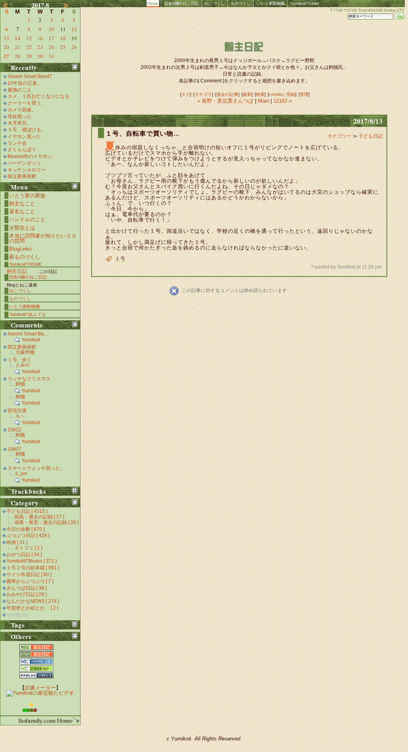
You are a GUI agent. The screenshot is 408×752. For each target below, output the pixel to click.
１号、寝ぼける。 (27, 129)
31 (51, 56)
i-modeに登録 (282, 94)
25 (63, 47)
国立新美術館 (22, 176)
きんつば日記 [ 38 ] (26, 588)
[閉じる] (74, 66)
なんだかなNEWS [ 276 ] (32, 601)
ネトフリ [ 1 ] (28, 548)
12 (74, 29)
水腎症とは (22, 228)
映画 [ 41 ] (16, 542)
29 (29, 56)
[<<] (10, 5)
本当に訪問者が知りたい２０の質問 (42, 238)
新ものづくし (24, 257)
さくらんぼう (22, 149)
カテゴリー (340, 136)
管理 (304, 94)
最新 (247, 94)
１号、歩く (19, 359)
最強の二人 (19, 90)
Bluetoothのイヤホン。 (32, 156)
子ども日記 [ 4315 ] (26, 511)
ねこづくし (215, 3)
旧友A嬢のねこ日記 (181, 3)
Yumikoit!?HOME (25, 264)
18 (63, 38)
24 (51, 47)
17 (51, 38)
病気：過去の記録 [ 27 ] (39, 517)
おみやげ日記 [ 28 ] (26, 594)
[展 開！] (74, 490)
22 (29, 47)
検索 (260, 94)
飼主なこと (22, 204)
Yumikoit (31, 340)
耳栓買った (19, 116)
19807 (15, 449)
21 (17, 47)
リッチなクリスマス (29, 379)
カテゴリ (203, 94)
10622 (15, 429)
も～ (20, 416)
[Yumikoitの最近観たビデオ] (40, 693)
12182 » (282, 101)
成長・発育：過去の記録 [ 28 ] (46, 522)
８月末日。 (19, 123)
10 (51, 29)
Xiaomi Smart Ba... (27, 334)
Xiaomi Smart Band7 (30, 76)
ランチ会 (17, 143)
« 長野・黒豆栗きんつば (226, 101)
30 (40, 56)
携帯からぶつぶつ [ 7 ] (29, 581)
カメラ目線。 (22, 110)
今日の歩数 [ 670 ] (25, 529)
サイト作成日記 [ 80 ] (28, 574)
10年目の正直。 (25, 83)
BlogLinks (20, 249)
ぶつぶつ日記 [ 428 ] (27, 535)
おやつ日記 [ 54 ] (24, 554)
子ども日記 (370, 136)
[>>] (70, 5)
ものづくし (241, 3)
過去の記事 (227, 94)
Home (152, 3)
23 (40, 47)
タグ (185, 94)
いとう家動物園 (270, 3)
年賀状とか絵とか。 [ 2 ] (32, 608)
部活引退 (17, 410)
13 (6, 38)
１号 (120, 258)
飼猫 (20, 384)
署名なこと (22, 211)
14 (17, 38)
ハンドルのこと (27, 219)
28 (17, 56)
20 (6, 47)
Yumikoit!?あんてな (27, 314)
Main (263, 101)
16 (40, 38)
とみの (23, 365)
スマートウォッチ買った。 (36, 468)
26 (74, 47)
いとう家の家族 (27, 196)
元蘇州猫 (25, 352)
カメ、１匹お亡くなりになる (39, 96)
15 (29, 38)
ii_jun (21, 473)
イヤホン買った (24, 136)
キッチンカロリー (27, 170)
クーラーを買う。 (27, 103)
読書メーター (40, 688)
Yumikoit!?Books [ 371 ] (31, 561)
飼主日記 (17, 271)
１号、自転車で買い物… (143, 133)
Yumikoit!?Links (304, 3)
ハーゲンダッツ (24, 163)
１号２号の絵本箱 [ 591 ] (32, 568)
